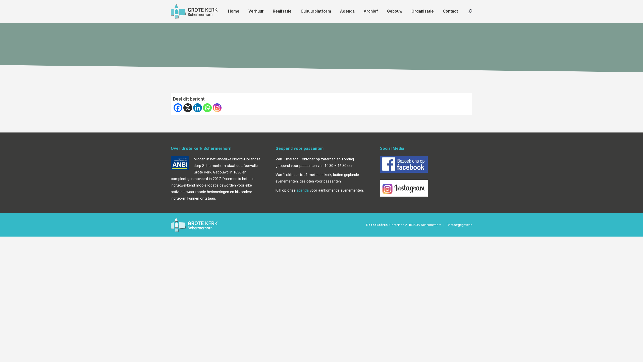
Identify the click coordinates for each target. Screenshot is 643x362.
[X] (187, 107)
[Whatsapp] (207, 107)
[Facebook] (178, 107)
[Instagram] (217, 107)
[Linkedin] (197, 107)
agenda (303, 190)
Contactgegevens (459, 225)
